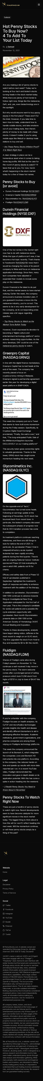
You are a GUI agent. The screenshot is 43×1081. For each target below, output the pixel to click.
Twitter (8, 905)
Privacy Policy (8, 889)
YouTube (9, 918)
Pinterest (9, 926)
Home (5, 872)
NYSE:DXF (34, 191)
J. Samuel (10, 47)
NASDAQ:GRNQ (29, 195)
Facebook (9, 909)
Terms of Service (9, 893)
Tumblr (8, 934)
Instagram (9, 914)
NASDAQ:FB (21, 263)
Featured (7, 17)
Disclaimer (6, 884)
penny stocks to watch (24, 165)
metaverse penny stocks (13, 346)
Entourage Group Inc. (21, 949)
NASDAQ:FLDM (21, 202)
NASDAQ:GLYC (29, 198)
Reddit (8, 922)
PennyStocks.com (11, 947)
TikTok (8, 930)
